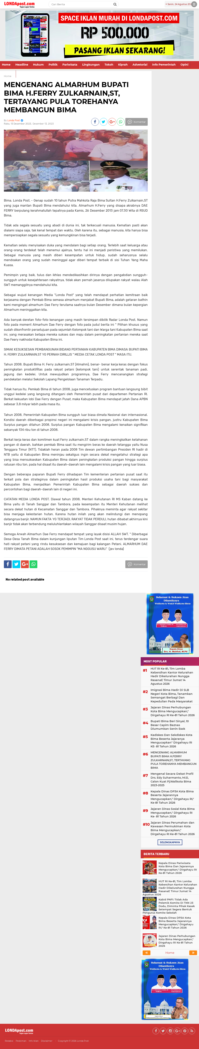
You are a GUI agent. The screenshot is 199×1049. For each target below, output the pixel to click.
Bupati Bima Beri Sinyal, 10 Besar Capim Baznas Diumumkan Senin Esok (170, 724)
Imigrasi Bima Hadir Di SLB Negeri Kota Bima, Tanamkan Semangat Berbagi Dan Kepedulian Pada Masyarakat (172, 695)
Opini (184, 64)
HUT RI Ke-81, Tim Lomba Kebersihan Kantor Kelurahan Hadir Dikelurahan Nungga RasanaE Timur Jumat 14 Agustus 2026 (172, 676)
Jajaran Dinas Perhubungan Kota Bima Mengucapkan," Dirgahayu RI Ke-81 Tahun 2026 (173, 711)
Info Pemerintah (164, 64)
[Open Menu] (194, 4)
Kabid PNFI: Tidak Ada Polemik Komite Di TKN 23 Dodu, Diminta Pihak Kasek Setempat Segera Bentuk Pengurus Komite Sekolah (169, 906)
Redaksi (9, 1040)
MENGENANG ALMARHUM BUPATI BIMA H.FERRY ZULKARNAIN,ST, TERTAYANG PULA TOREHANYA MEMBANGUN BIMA (66, 97)
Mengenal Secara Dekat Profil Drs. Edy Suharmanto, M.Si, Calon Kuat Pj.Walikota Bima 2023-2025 (172, 779)
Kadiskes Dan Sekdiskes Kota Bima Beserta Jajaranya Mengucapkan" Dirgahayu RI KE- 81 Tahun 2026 (171, 740)
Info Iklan (33, 1040)
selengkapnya (170, 842)
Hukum (38, 64)
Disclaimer (46, 1040)
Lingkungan (91, 64)
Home (6, 64)
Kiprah (123, 64)
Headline (21, 64)
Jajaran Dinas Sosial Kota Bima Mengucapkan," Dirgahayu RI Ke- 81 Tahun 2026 (173, 812)
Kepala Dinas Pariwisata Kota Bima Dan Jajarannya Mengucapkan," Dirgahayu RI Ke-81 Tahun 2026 (178, 867)
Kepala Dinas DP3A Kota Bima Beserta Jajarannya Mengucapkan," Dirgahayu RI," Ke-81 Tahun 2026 (172, 797)
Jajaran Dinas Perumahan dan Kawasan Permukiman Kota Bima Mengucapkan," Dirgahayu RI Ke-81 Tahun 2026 (173, 828)
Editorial (8, 73)
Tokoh (109, 64)
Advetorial (140, 64)
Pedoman (21, 1040)
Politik (53, 64)
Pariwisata (69, 64)
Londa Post (83, 1040)
